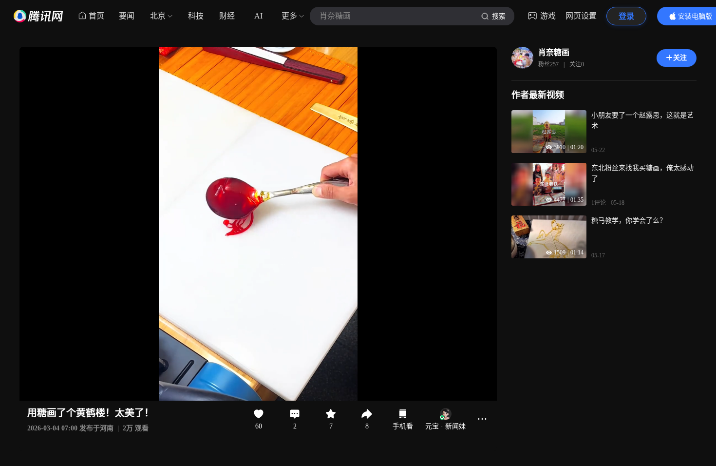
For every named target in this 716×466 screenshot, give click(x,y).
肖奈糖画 (553, 52)
